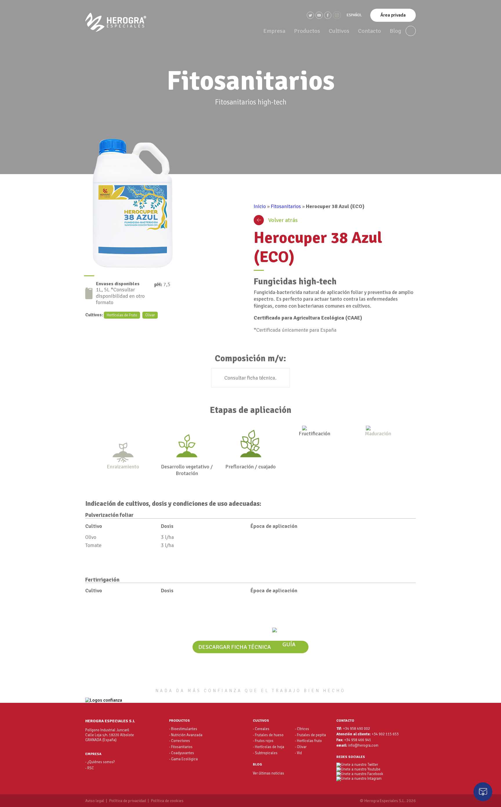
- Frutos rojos (263, 741)
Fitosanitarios (286, 206)
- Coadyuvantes (181, 753)
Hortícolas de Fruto (122, 315)
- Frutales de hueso (268, 735)
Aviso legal (94, 801)
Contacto (369, 31)
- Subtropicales (265, 753)
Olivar (150, 315)
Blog (395, 31)
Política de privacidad (127, 801)
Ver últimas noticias (268, 773)
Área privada (393, 15)
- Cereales (261, 729)
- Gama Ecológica (183, 759)
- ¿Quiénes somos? (100, 762)
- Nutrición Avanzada (185, 735)
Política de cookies (167, 801)
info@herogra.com (363, 745)
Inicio (260, 206)
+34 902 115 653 (385, 734)
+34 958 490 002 (356, 729)
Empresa (274, 31)
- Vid (298, 753)
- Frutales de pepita (310, 735)
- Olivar (300, 747)
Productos (307, 31)
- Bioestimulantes (183, 729)
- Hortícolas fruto (308, 741)
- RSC (89, 768)
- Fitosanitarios (181, 747)
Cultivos (339, 31)
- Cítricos (302, 729)
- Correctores (179, 741)
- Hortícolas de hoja (268, 747)
